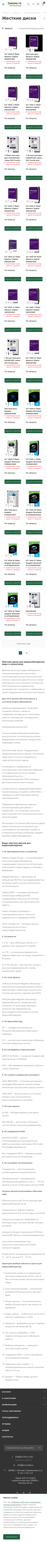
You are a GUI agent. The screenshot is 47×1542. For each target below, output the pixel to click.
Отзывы (6, 1424)
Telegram (23, 1492)
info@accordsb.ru (25, 1465)
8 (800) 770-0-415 (24, 1457)
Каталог (6, 1392)
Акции (5, 1430)
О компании (9, 1398)
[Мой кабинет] (38, 4)
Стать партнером (11, 1411)
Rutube (30, 1492)
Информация (9, 1405)
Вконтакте (17, 1492)
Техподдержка (10, 1417)
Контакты (7, 1437)
